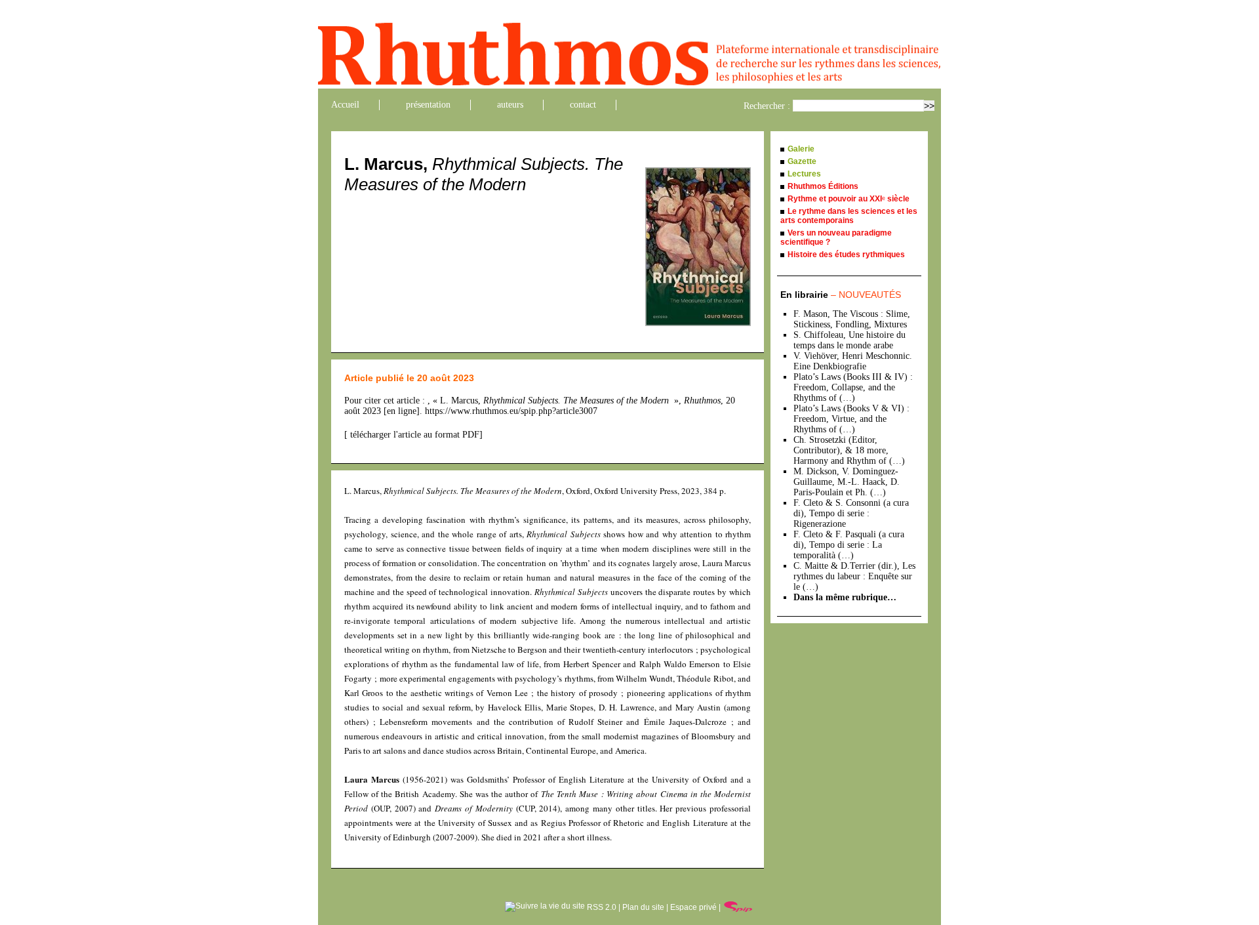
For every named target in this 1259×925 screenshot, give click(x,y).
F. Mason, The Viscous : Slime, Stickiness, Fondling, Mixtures (851, 319)
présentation (428, 105)
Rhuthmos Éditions (823, 186)
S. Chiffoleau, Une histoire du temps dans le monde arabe (849, 340)
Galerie (801, 149)
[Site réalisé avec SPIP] (738, 907)
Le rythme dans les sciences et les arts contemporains (848, 216)
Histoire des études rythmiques (846, 254)
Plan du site (643, 907)
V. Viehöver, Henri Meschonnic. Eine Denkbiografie (852, 361)
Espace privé (693, 907)
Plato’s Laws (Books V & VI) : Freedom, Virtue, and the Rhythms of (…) (851, 418)
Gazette (802, 161)
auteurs (510, 105)
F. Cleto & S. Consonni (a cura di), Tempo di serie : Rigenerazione (851, 513)
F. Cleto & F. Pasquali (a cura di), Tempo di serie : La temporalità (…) (848, 544)
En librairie (840, 294)
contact (583, 105)
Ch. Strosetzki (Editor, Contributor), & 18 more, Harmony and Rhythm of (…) (849, 450)
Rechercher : (767, 106)
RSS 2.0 (600, 907)
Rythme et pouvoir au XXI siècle (848, 198)
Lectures (804, 173)
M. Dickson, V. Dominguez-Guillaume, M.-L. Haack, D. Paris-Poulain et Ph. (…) (846, 481)
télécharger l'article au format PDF (413, 435)
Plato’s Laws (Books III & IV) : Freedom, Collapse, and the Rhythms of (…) (853, 387)
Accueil (345, 105)
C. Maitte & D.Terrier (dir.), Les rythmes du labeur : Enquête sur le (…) (854, 576)
